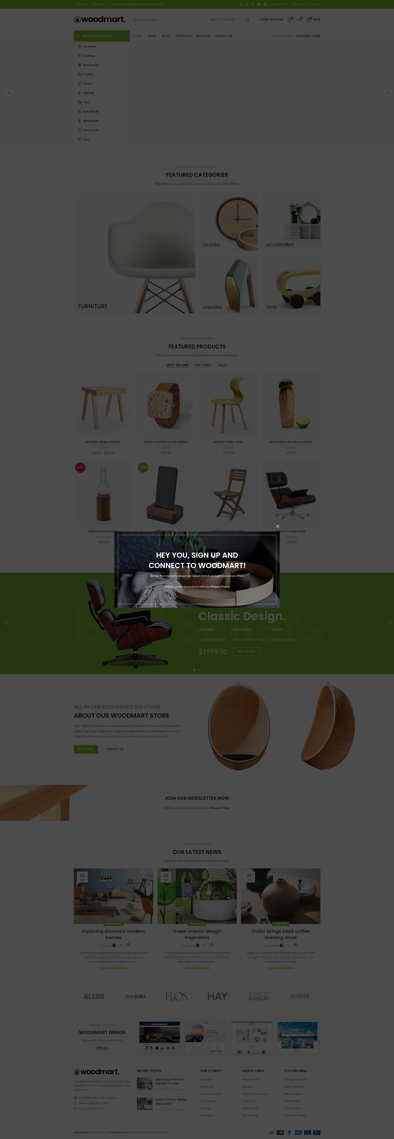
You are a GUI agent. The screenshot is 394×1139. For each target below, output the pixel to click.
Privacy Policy (220, 586)
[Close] (278, 526)
